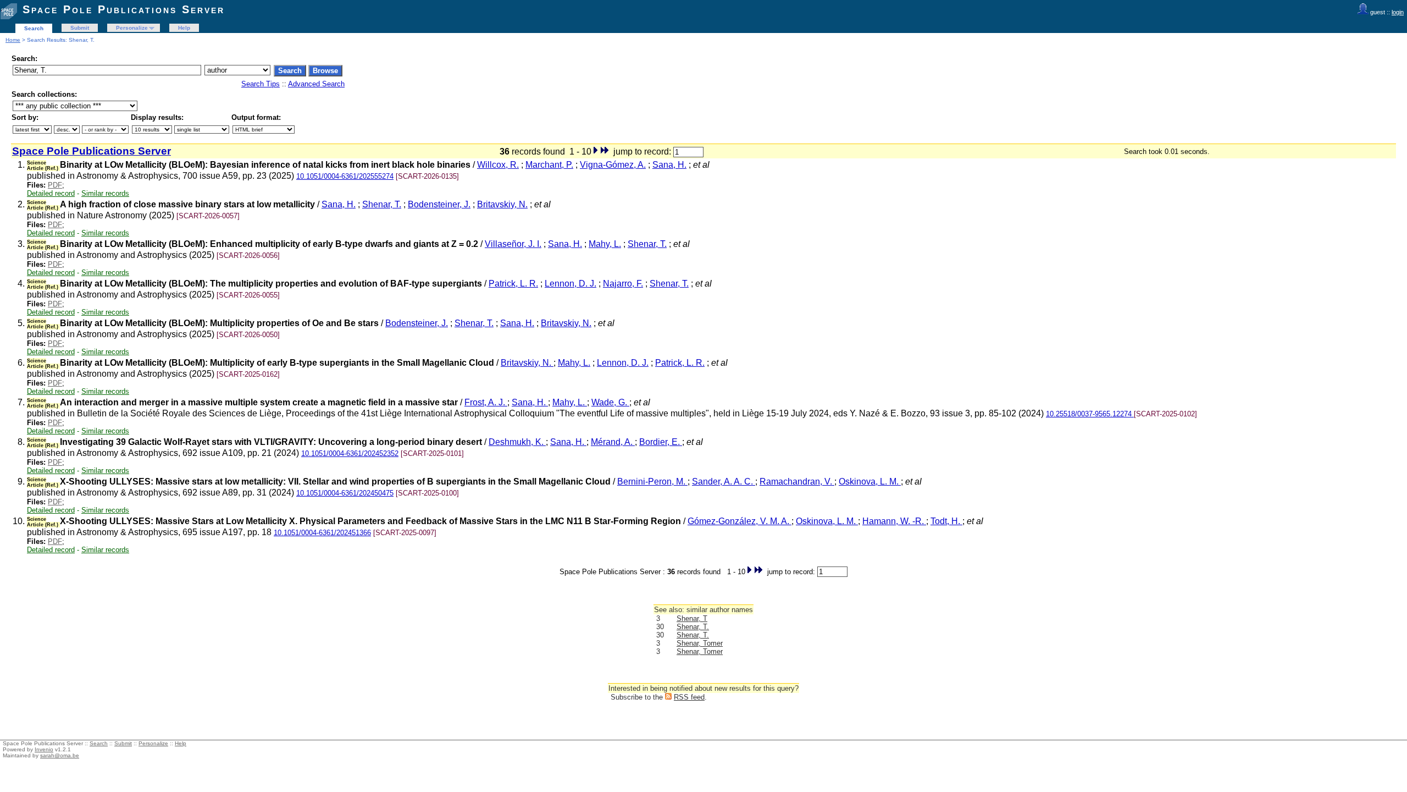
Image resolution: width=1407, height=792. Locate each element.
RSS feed (689, 697)
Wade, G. (610, 402)
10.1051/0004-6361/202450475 (345, 493)
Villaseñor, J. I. (513, 244)
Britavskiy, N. (502, 204)
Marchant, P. (549, 164)
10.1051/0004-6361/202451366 (322, 533)
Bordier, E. (660, 442)
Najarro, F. (623, 283)
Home (12, 40)
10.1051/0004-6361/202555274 (345, 176)
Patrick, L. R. (513, 283)
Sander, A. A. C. (723, 481)
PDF (55, 185)
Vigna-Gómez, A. (613, 164)
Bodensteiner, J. (439, 204)
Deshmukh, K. (517, 442)
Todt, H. (946, 521)
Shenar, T (692, 618)
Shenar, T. (381, 204)
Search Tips (260, 84)
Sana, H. (669, 164)
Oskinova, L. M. (870, 481)
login (1398, 12)
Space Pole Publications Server (124, 9)
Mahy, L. (605, 244)
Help (184, 28)
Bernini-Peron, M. (652, 481)
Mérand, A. (613, 442)
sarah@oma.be (59, 755)
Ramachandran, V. (797, 481)
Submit (79, 28)
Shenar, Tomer (700, 643)
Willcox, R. (498, 164)
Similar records (105, 193)
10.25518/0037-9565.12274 (1090, 414)
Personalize (132, 28)
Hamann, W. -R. (894, 521)
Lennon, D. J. (570, 283)
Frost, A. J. (485, 402)
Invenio (44, 749)
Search (33, 28)
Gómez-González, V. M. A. (739, 521)
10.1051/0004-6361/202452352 (349, 453)
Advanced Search (316, 84)
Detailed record (51, 193)
